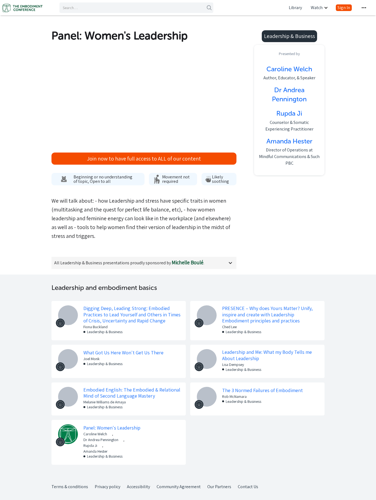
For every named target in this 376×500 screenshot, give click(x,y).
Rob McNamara (234, 396)
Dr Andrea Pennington (100, 439)
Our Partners (219, 487)
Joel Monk (91, 358)
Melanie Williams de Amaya (104, 402)
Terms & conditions (69, 487)
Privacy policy (107, 487)
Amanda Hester (95, 451)
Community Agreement (179, 487)
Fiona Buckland (95, 326)
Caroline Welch (95, 433)
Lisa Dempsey (233, 364)
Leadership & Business (104, 332)
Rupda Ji (90, 445)
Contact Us (248, 487)
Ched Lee (229, 326)
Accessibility (138, 487)
